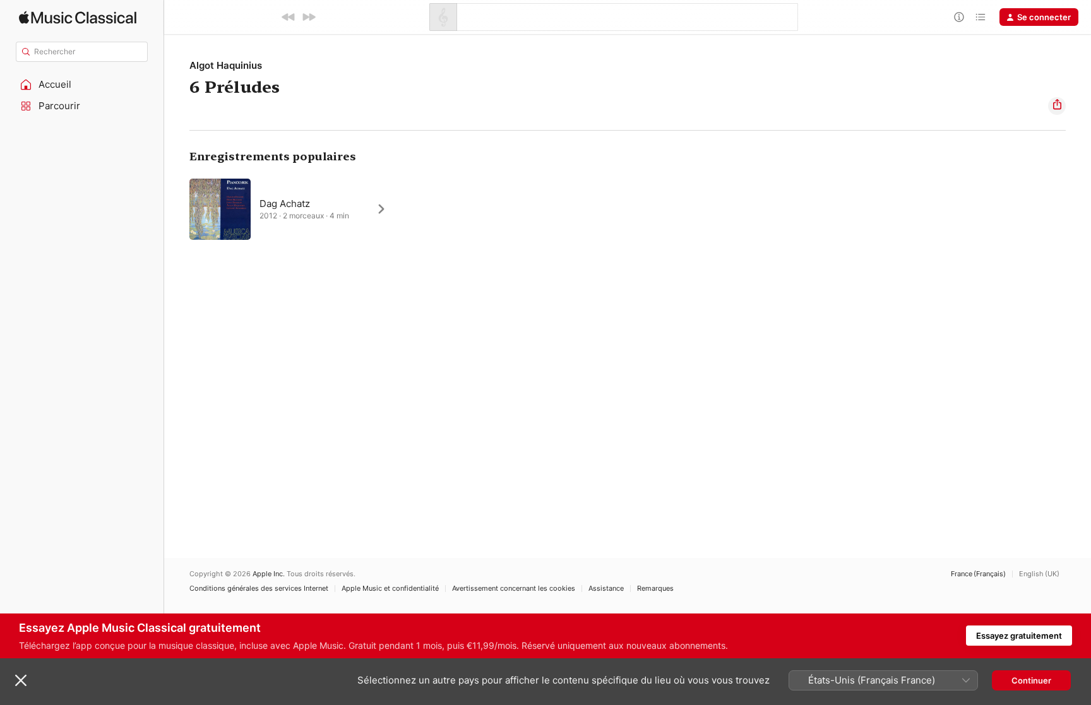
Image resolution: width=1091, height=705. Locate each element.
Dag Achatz (284, 204)
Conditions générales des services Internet (258, 588)
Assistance (606, 588)
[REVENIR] (288, 17)
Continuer (1031, 680)
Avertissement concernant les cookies (513, 588)
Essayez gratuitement (1019, 636)
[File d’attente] (980, 17)
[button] (82, 84)
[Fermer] (21, 680)
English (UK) (1039, 574)
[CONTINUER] (309, 17)
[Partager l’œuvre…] (1057, 106)
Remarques (655, 588)
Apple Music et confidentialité (390, 588)
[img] (77, 17)
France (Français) (978, 574)
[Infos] (959, 17)
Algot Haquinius (225, 65)
